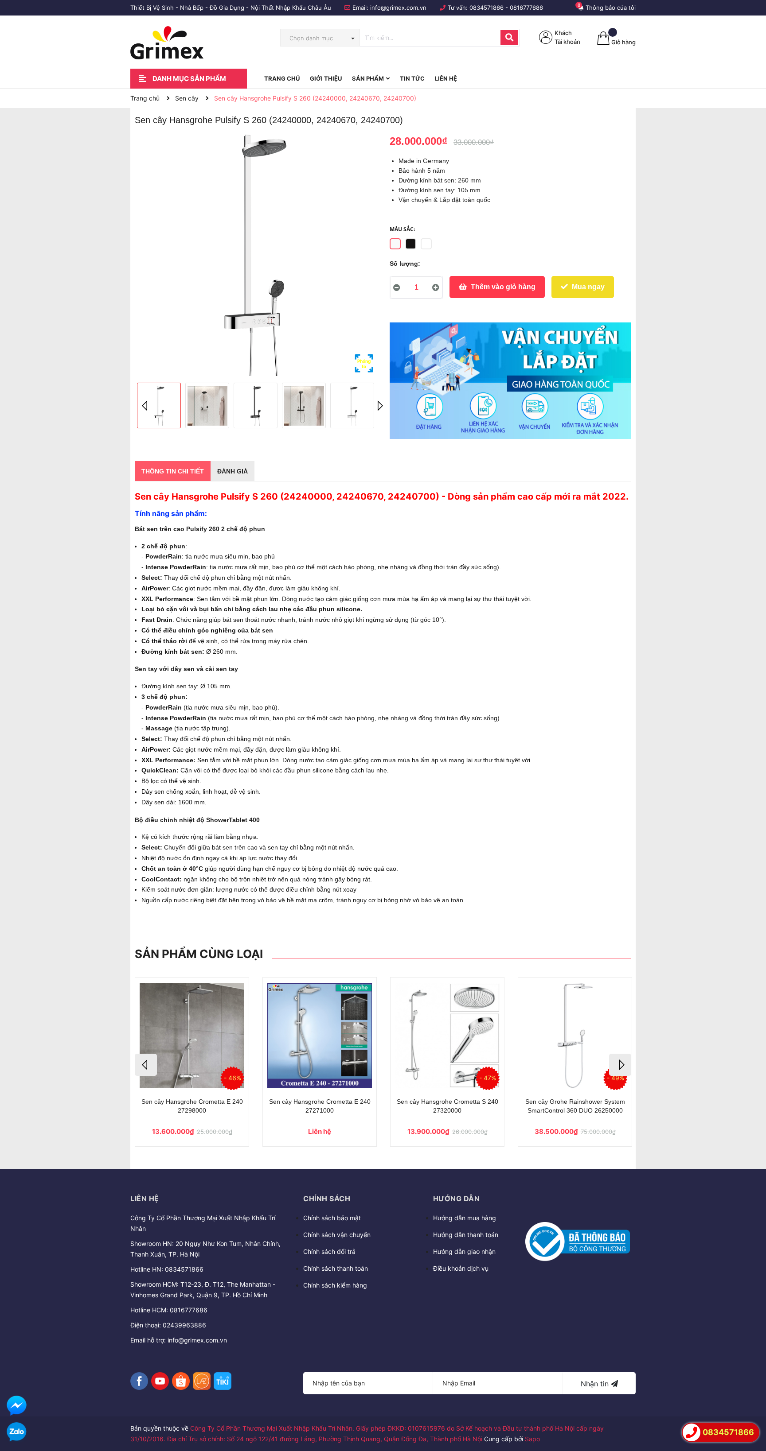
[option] (255, 255)
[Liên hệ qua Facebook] (17, 1406)
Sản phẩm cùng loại (199, 954)
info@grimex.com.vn (398, 7)
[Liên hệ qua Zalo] (17, 1432)
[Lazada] (202, 1381)
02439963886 (184, 1325)
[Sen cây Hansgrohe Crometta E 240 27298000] (192, 1035)
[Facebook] (139, 1381)
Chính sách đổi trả (329, 1251)
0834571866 (486, 7)
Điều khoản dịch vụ (461, 1268)
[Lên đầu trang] (750, 1407)
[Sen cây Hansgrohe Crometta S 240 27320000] (447, 1035)
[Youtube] (160, 1381)
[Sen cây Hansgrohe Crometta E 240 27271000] (319, 1035)
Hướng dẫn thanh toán (465, 1234)
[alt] (510, 380)
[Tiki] (222, 1381)
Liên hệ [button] (144, 1198)
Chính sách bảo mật (332, 1218)
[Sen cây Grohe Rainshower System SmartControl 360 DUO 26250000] (575, 1035)
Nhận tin (596, 1383)
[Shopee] (181, 1381)
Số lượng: (405, 263)
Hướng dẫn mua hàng (464, 1218)
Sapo (532, 1439)
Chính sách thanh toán (335, 1268)
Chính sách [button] (326, 1198)
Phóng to (364, 363)
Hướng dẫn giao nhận (464, 1251)
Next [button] (378, 406)
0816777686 (526, 7)
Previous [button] (146, 406)
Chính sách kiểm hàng (335, 1285)
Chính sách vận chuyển (337, 1234)
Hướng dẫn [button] (456, 1198)
